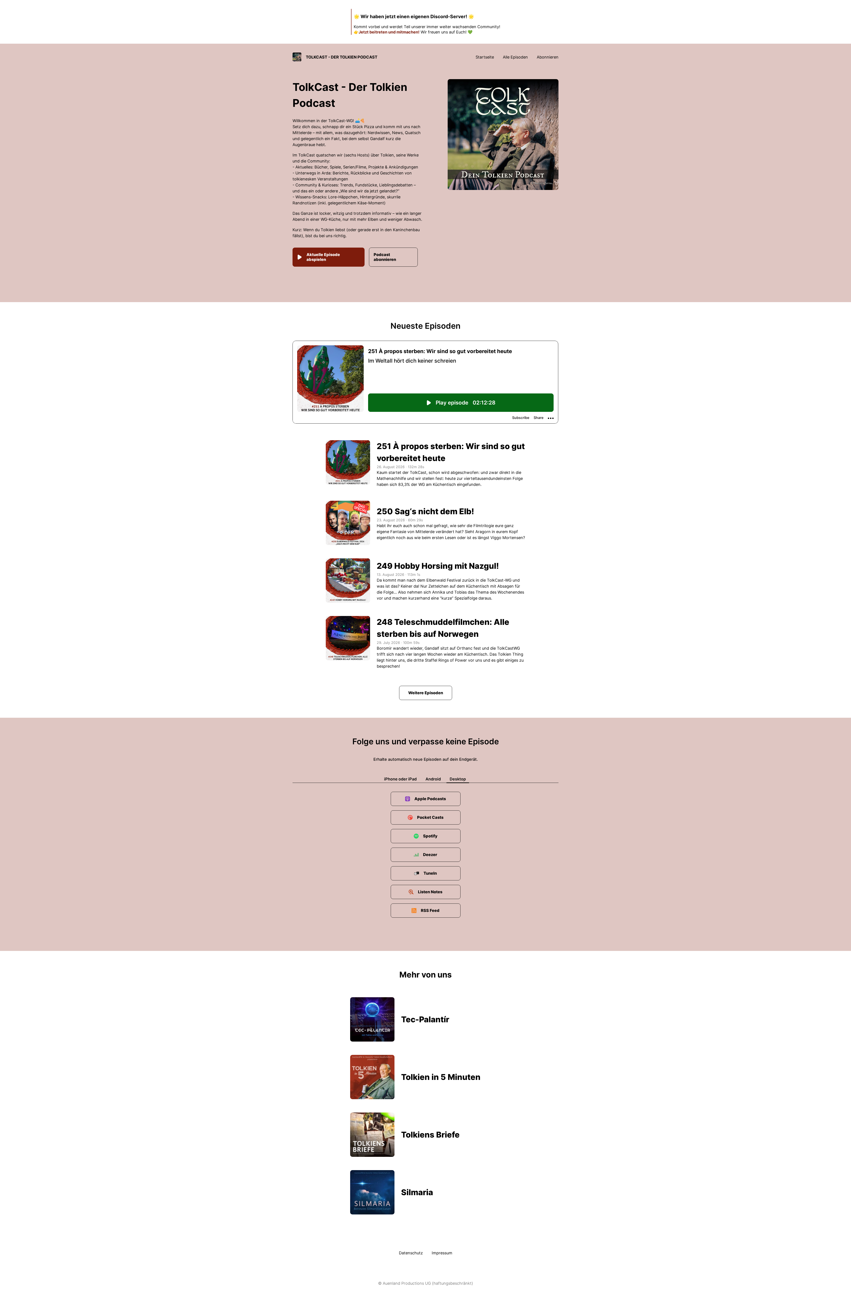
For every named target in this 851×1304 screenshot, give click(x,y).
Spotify (430, 836)
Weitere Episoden (425, 692)
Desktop (458, 779)
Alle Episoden (515, 57)
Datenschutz (411, 1253)
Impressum (442, 1253)
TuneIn (430, 873)
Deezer (430, 854)
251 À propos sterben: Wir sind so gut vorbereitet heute (451, 452)
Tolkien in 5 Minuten (440, 1077)
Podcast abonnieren (385, 257)
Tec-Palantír (425, 1019)
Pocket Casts (430, 817)
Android (433, 779)
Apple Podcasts (430, 798)
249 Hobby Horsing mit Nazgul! (438, 566)
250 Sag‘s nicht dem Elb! (425, 511)
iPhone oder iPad (400, 779)
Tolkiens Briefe (430, 1135)
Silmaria (417, 1192)
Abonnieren (547, 57)
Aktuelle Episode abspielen (323, 257)
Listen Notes (430, 892)
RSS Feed (430, 910)
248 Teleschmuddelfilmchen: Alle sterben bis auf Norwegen (443, 628)
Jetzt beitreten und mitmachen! (389, 32)
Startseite (485, 57)
